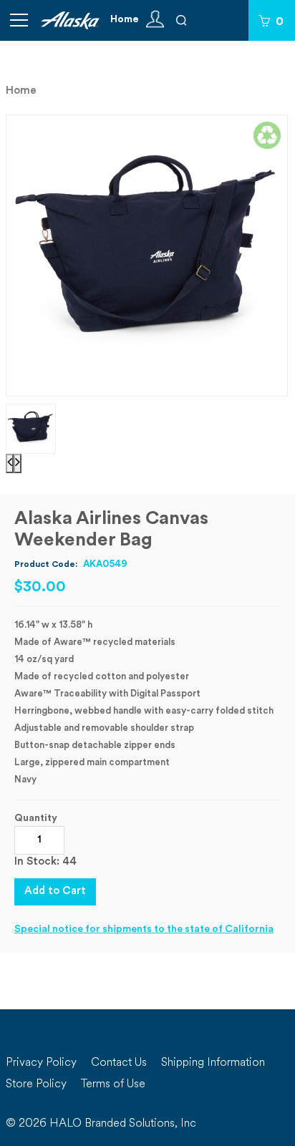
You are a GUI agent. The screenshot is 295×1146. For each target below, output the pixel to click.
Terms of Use (113, 1084)
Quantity (35, 818)
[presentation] (10, 463)
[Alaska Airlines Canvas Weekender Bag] (147, 256)
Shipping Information (213, 1063)
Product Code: (70, 564)
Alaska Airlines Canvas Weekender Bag (111, 530)
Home (124, 19)
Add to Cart (55, 891)
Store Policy (36, 1084)
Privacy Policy (41, 1063)
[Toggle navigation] (19, 20)
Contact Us (119, 1063)
